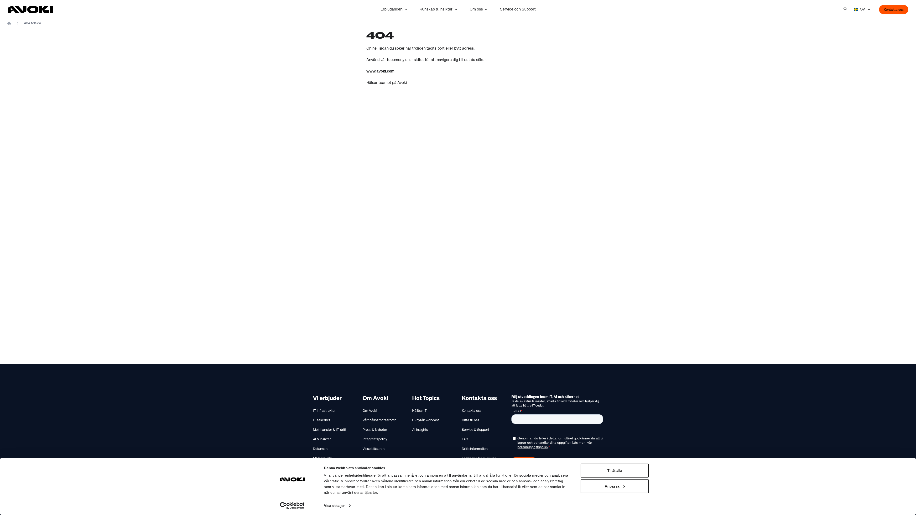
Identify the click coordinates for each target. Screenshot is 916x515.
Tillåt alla (614, 471)
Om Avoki (370, 410)
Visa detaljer (334, 506)
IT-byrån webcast (425, 420)
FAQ (465, 439)
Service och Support (518, 9)
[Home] (9, 23)
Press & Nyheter (375, 430)
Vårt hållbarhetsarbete (379, 420)
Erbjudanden (391, 9)
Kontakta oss (894, 9)
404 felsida (32, 23)
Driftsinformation (475, 449)
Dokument (321, 449)
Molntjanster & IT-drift (329, 430)
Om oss (476, 9)
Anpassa (612, 486)
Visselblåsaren (374, 449)
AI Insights (420, 430)
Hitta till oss (470, 420)
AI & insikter (322, 439)
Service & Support (475, 430)
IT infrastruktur (324, 410)
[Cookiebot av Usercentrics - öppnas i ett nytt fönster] (292, 505)
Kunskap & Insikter (436, 9)
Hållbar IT (419, 410)
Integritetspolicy (375, 439)
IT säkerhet (321, 420)
